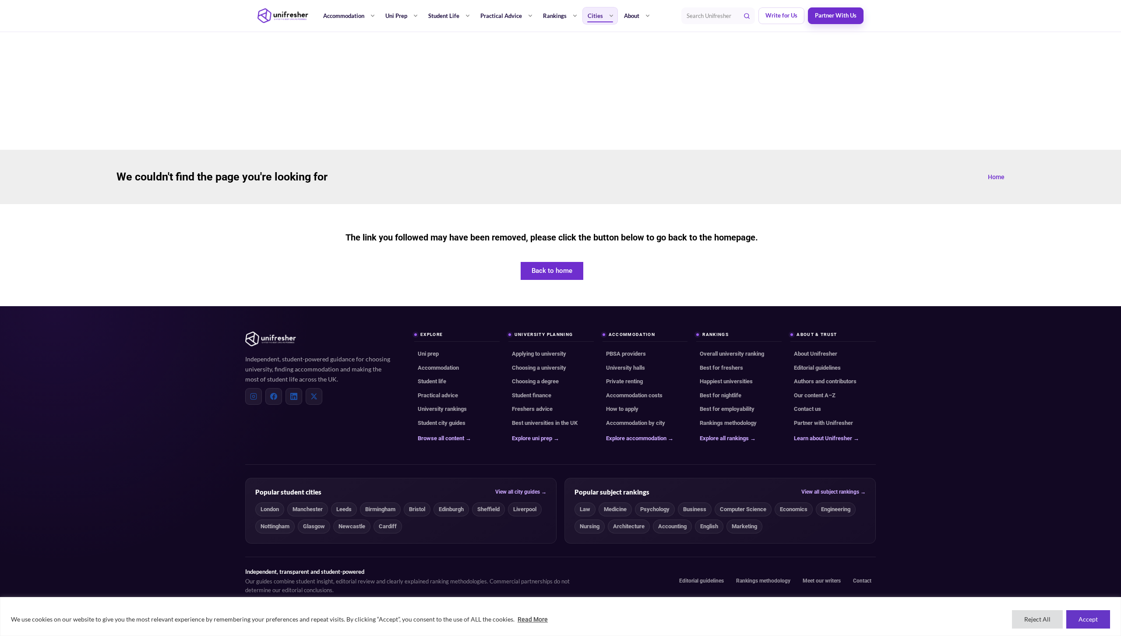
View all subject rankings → (833, 492)
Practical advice (438, 395)
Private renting (624, 381)
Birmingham (380, 509)
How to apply (622, 409)
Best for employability (727, 409)
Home (996, 176)
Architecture (629, 526)
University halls (625, 367)
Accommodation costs (634, 395)
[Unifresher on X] (314, 396)
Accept (1088, 619)
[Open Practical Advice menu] (530, 15)
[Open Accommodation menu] (373, 15)
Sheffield (488, 509)
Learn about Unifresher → (826, 438)
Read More (533, 619)
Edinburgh (451, 509)
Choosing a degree (535, 381)
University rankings (442, 409)
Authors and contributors (825, 381)
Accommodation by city (635, 423)
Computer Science (743, 509)
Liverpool (524, 509)
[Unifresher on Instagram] (253, 396)
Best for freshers (721, 367)
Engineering (835, 509)
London (270, 509)
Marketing (744, 526)
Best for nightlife (720, 395)
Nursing (589, 526)
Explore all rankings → (728, 438)
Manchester (308, 509)
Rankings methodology (728, 423)
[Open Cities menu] (611, 15)
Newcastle (351, 526)
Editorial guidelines (817, 367)
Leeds (344, 509)
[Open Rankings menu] (575, 15)
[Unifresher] (282, 15)
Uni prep (428, 353)
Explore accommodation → (639, 438)
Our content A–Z (814, 395)
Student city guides (441, 423)
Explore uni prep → (535, 438)
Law (585, 509)
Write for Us (781, 15)
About (631, 15)
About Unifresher (815, 353)
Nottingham (275, 526)
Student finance (531, 395)
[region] (560, 616)
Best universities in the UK (545, 423)
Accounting (672, 526)
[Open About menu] (648, 15)
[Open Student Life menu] (468, 15)
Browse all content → (444, 438)
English (709, 526)
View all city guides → (520, 492)
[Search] (746, 16)
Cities (595, 15)
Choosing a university (539, 367)
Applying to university (539, 353)
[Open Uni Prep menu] (415, 15)
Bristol (417, 509)
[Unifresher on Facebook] (273, 396)
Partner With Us (836, 15)
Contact (862, 581)
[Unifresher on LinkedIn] (294, 396)
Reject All (1037, 619)
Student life (432, 381)
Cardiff (388, 526)
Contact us (807, 409)
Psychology (655, 509)
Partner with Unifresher (823, 423)
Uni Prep (396, 15)
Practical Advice (501, 15)
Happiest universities (726, 381)
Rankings (555, 15)
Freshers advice (532, 409)
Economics (793, 509)
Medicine (615, 509)
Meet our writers (822, 581)
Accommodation (343, 15)
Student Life (443, 15)
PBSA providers (626, 353)
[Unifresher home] (270, 339)
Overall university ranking (732, 353)
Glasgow (314, 526)
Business (694, 509)
